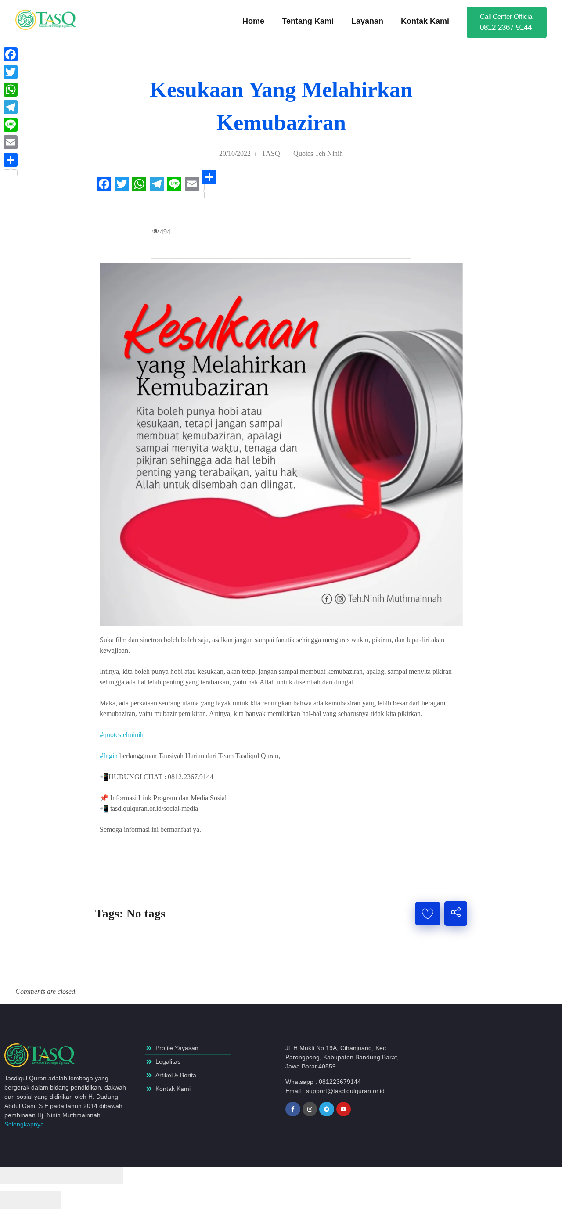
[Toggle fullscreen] (76, 1175)
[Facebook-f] (292, 1109)
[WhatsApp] (10, 89)
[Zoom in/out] (107, 1175)
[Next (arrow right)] (46, 1200)
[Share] (46, 1175)
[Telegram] (326, 1109)
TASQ (271, 153)
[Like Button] (427, 913)
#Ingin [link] (109, 755)
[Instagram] (310, 1109)
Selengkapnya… (27, 1124)
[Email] (10, 142)
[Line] (10, 124)
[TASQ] (50, 20)
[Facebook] (10, 54)
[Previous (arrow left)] (15, 1200)
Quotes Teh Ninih (318, 153)
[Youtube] (343, 1109)
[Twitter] (10, 72)
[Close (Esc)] (15, 1175)
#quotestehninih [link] (122, 734)
